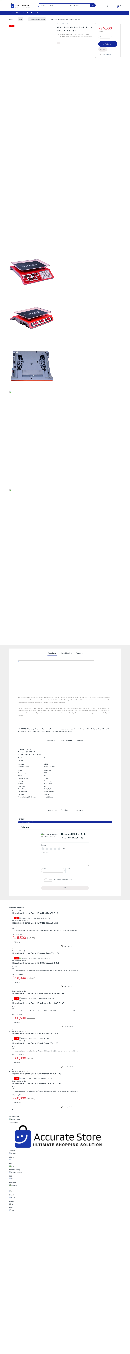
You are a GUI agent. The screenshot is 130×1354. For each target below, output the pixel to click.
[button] (65, 879)
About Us (25, 13)
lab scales (37, 731)
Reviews (79, 653)
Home (12, 13)
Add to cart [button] (17, 942)
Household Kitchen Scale (37, 19)
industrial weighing (28, 731)
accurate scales (71, 729)
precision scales (46, 731)
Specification (66, 653)
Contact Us (34, 13)
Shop (18, 13)
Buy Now (102, 49)
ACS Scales (80, 729)
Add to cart (108, 44)
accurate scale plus (60, 729)
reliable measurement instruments (62, 731)
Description (52, 653)
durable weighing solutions (93, 729)
